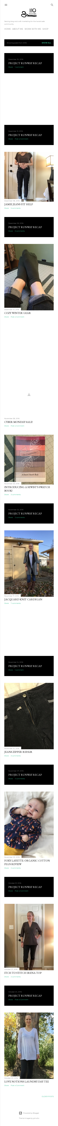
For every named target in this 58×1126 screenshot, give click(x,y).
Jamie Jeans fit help (18, 204)
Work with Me (33, 29)
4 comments (20, 779)
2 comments (20, 517)
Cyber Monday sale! (18, 422)
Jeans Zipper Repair (18, 752)
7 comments (16, 603)
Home (7, 29)
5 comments (16, 208)
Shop (45, 29)
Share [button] (10, 67)
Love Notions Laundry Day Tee (26, 1081)
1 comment (19, 67)
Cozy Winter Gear (17, 313)
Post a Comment (21, 139)
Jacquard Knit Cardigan (23, 599)
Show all (46, 43)
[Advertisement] (29, 99)
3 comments (20, 231)
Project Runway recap (25, 63)
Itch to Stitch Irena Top (23, 973)
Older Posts (48, 1096)
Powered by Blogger (31, 1113)
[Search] (52, 4)
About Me (17, 29)
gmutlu (36, 1118)
